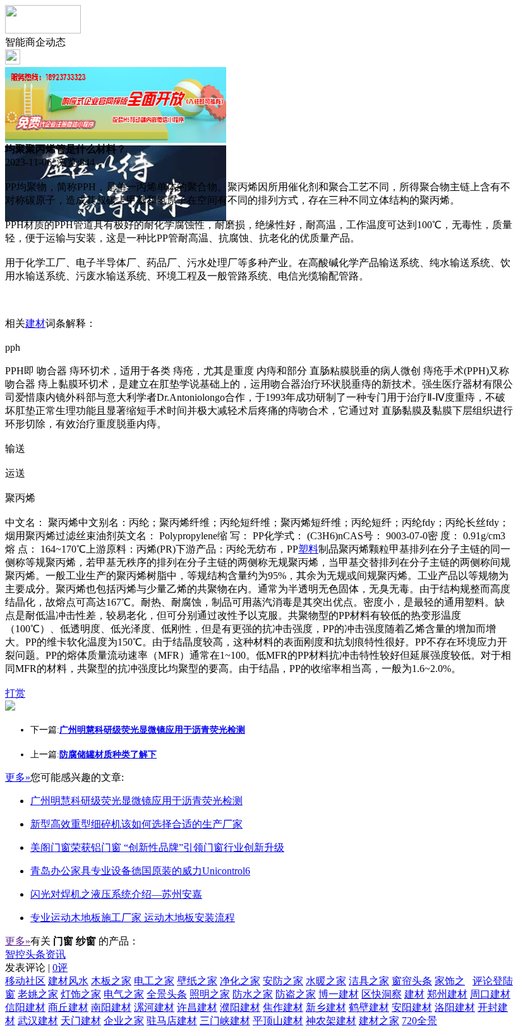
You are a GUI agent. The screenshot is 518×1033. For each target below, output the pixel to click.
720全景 (419, 1020)
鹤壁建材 (369, 1007)
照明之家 (210, 994)
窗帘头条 (412, 980)
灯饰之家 (81, 994)
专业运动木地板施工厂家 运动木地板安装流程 (132, 917)
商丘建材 (68, 1007)
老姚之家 (38, 994)
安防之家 (283, 980)
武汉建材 (38, 1020)
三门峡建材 (225, 1020)
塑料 (308, 549)
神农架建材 (331, 1020)
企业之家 (124, 1020)
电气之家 (124, 994)
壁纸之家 (197, 980)
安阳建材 (412, 1007)
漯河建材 (154, 1007)
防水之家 (252, 994)
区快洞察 (381, 994)
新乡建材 (326, 1007)
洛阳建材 (455, 1007)
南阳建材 (111, 1007)
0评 (60, 967)
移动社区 (25, 980)
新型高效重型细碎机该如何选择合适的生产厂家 (136, 824)
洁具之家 (369, 980)
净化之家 (240, 980)
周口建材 (490, 994)
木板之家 (111, 980)
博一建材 (338, 994)
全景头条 (167, 994)
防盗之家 (295, 994)
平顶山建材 (278, 1020)
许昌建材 (197, 1007)
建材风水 (68, 980)
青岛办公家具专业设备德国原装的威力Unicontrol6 (140, 870)
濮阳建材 (240, 1007)
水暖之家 (326, 980)
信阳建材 (25, 1007)
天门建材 (81, 1020)
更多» (17, 777)
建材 (35, 323)
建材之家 (379, 1020)
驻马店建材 (172, 1020)
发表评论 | (36, 967)
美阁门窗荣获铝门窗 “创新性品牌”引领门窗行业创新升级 (157, 847)
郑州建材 (447, 994)
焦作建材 (283, 1007)
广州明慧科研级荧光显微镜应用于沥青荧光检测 (136, 800)
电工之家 (154, 980)
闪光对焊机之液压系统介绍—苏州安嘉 (116, 894)
